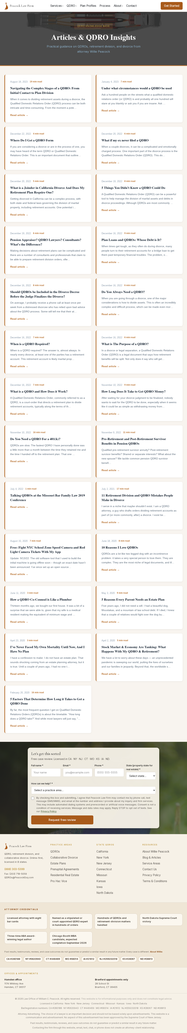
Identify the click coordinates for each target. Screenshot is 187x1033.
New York (102, 857)
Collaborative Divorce (64, 857)
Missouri (101, 875)
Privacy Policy (48, 811)
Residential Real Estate (64, 875)
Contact (131, 5)
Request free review (62, 820)
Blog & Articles (151, 857)
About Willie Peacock (155, 851)
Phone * (99, 765)
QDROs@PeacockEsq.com (19, 877)
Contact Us (149, 869)
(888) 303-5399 (14, 869)
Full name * (37, 765)
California (102, 851)
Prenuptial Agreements (64, 869)
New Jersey (104, 863)
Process (105, 5)
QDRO (72, 5)
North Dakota (104, 893)
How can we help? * (42, 783)
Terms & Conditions (154, 881)
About (118, 5)
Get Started (171, 5)
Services (56, 5)
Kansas (101, 881)
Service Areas (151, 863)
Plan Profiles (88, 5)
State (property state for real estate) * (139, 767)
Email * (66, 765)
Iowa (99, 887)
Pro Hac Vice (58, 881)
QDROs (55, 851)
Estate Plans (58, 863)
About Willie (156, 951)
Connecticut (104, 869)
